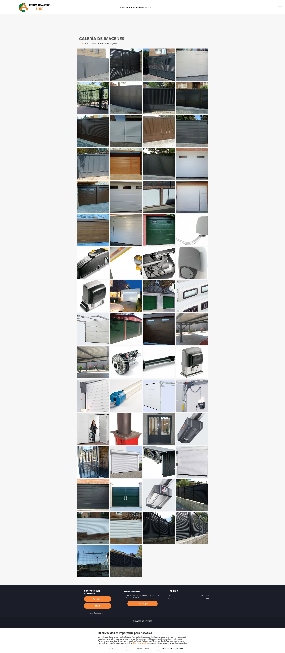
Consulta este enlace (140, 643)
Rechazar (112, 648)
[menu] (280, 7)
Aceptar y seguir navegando (172, 648)
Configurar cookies (142, 648)
